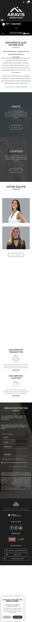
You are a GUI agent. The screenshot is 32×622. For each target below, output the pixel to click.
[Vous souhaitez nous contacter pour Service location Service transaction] (12, 515)
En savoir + (16, 127)
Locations (16, 33)
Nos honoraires (19, 567)
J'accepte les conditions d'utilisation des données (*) (15, 519)
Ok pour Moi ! (17, 617)
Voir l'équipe (16, 311)
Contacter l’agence (19, 523)
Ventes (16, 24)
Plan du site (4, 567)
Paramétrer (7, 617)
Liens (25, 567)
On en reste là (16, 598)
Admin (28, 567)
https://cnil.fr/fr (3, 541)
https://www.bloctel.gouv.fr (26, 544)
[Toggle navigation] (2, 20)
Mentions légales (11, 567)
